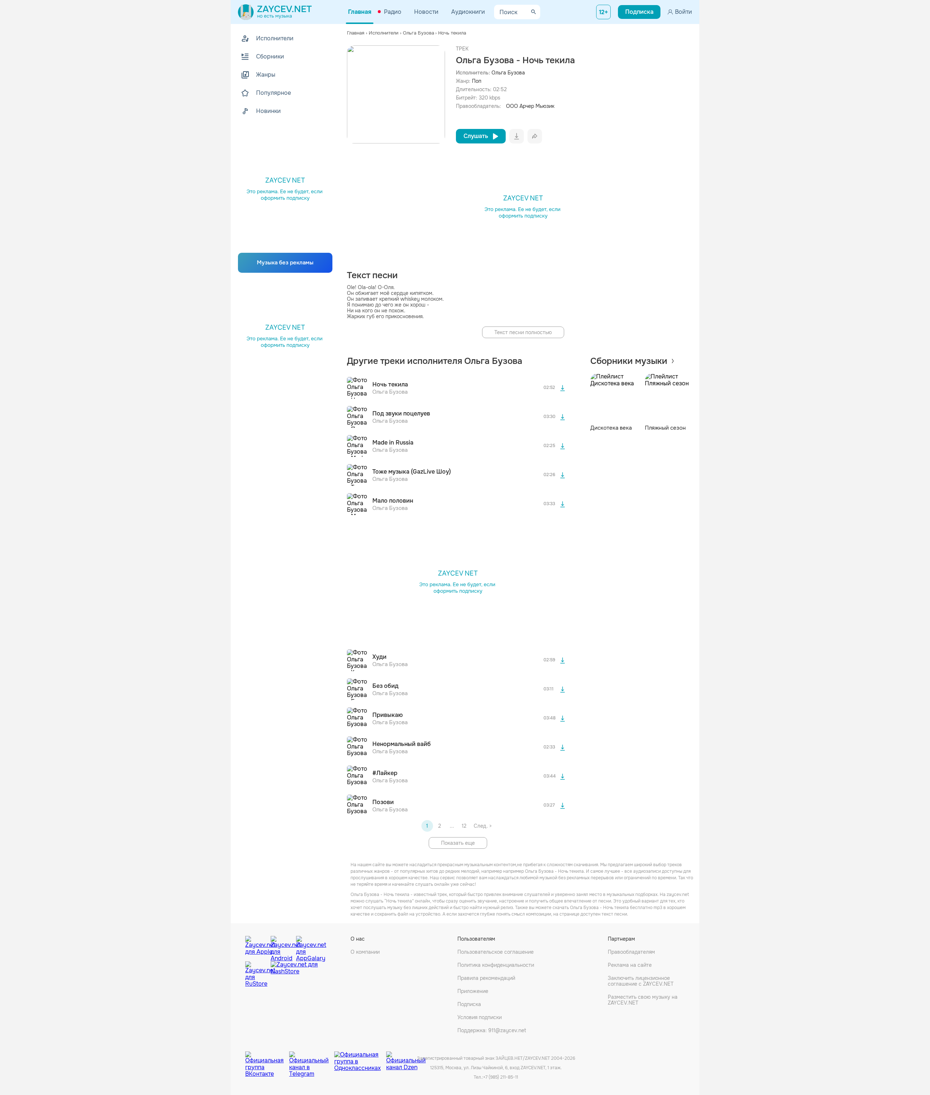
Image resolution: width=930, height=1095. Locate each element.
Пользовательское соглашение (495, 952)
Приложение (472, 991)
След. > (483, 826)
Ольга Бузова (508, 72)
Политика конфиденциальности (495, 965)
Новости (426, 12)
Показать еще (458, 843)
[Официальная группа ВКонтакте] (267, 1058)
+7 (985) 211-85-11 (500, 1077)
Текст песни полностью (523, 332)
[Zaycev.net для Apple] (256, 947)
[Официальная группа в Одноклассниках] (360, 1058)
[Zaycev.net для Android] (281, 947)
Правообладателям (631, 952)
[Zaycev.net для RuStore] (256, 974)
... (452, 826)
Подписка (469, 1004)
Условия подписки (479, 1017)
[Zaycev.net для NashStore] (294, 974)
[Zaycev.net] (275, 12)
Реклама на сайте (630, 965)
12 (464, 826)
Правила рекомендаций (486, 978)
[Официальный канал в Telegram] (311, 1058)
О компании (365, 952)
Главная (359, 12)
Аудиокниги (468, 12)
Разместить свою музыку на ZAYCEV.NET (643, 1000)
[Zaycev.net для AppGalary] (307, 947)
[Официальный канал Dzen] (406, 1058)
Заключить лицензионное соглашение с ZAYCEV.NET (641, 981)
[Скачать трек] (563, 388)
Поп (476, 81)
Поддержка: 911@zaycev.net (491, 1030)
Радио (392, 12)
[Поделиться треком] (534, 136)
